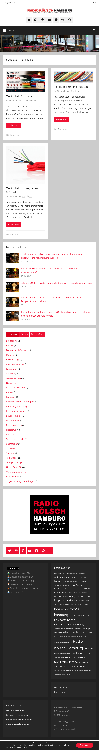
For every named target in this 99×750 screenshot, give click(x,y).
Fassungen (11, 369)
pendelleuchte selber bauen (63, 642)
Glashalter (11, 383)
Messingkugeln (14, 425)
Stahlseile (11, 448)
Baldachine (12, 341)
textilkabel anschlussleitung (74, 657)
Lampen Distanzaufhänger (19, 401)
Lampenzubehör (64, 619)
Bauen (9, 345)
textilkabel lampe (66, 662)
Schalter (10, 434)
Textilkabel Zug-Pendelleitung (71, 86)
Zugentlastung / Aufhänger (20, 481)
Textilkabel (14, 135)
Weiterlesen (13, 125)
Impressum (59, 692)
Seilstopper (12, 444)
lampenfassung (83, 600)
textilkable (69, 670)
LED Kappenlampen (16, 411)
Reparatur (11, 429)
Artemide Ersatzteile (61, 574)
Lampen (10, 397)
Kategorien (13, 334)
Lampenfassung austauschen (63, 604)
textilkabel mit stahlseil (67, 666)
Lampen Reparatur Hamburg (79, 615)
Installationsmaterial (16, 387)
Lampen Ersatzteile (83, 597)
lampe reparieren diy (77, 628)
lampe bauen (70, 592)
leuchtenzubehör (82, 636)
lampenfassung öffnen (81, 604)
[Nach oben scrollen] (94, 745)
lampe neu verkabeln (66, 600)
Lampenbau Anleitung (64, 596)
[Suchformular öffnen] (94, 30)
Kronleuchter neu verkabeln (74, 589)
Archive (24, 334)
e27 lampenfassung (75, 585)
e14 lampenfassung (71, 581)
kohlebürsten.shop (15, 710)
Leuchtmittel (12, 420)
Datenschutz (60, 687)
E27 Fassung (12, 359)
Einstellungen (15, 747)
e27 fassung (83, 581)
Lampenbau (83, 593)
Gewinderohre (13, 378)
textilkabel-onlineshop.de (19, 719)
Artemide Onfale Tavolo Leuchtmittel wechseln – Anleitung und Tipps (56, 283)
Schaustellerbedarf (16, 439)
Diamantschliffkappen (17, 350)
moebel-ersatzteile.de (17, 724)
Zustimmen (84, 745)
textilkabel (76, 653)
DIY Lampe (81, 577)
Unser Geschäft (14, 467)
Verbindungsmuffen (16, 472)
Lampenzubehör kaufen (62, 628)
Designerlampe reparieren (65, 577)
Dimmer (10, 355)
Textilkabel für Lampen (19, 96)
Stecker (10, 453)
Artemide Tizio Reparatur (77, 573)
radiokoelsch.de (14, 705)
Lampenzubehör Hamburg (69, 624)
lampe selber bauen (76, 632)
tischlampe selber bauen (62, 674)
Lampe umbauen (71, 636)
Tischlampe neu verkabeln (82, 670)
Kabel (9, 392)
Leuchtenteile (13, 416)
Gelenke (10, 373)
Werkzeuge (12, 476)
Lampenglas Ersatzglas (18, 406)
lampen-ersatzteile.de (17, 715)
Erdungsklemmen (15, 364)
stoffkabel (66, 654)
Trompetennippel (14, 462)
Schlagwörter (37, 334)
